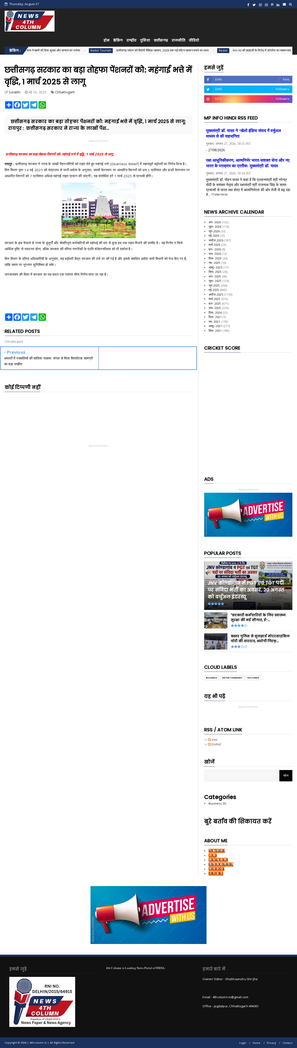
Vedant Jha (216, 869)
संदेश (214, 740)
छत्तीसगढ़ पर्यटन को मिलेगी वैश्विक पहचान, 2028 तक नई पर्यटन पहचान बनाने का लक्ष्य (136, 50)
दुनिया (145, 40)
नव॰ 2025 (214, 263)
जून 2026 (214, 231)
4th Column (217, 851)
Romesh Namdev (221, 864)
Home (257, 1043)
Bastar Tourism (74, 50)
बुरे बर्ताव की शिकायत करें (237, 821)
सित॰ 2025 (215, 272)
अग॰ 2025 (215, 276)
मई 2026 (214, 236)
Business (211, 677)
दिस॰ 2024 (215, 312)
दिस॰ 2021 (215, 317)
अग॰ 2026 (215, 222)
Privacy (271, 1043)
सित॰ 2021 (215, 330)
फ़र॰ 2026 (215, 249)
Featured (253, 677)
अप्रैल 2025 (216, 294)
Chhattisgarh (65, 92)
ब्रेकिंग (118, 40)
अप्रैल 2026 (216, 240)
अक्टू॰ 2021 (216, 326)
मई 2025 (214, 290)
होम (106, 40)
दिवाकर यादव (216, 873)
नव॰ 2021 (214, 321)
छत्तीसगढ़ (161, 40)
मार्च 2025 (214, 299)
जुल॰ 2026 (215, 226)
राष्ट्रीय (131, 40)
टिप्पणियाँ (216, 744)
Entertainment (232, 677)
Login (242, 1043)
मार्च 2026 (214, 245)
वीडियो (194, 40)
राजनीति (178, 40)
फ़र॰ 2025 (215, 303)
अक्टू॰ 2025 (216, 267)
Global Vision (218, 860)
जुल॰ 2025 (215, 281)
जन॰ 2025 (215, 308)
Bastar (197, 50)
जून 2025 (214, 285)
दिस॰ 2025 (215, 258)
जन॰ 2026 (215, 254)
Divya (213, 855)
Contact (287, 1043)
